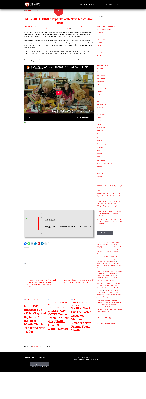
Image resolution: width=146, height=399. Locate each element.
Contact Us (117, 4)
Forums (93, 4)
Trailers (43, 27)
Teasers (99, 150)
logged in (35, 346)
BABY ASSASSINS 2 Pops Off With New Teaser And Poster (59, 21)
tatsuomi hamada (61, 29)
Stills (77, 305)
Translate (44, 366)
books (98, 36)
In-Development (101, 88)
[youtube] (106, 317)
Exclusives (100, 62)
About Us (101, 4)
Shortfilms (100, 131)
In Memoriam (101, 81)
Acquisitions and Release (104, 29)
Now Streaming (101, 104)
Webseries (100, 176)
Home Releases (28, 303)
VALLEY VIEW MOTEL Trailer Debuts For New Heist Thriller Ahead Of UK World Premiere (58, 320)
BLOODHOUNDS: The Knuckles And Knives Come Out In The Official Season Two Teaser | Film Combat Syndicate (109, 273)
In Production (101, 85)
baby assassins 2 (61, 27)
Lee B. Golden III (29, 27)
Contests (99, 49)
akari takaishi (51, 27)
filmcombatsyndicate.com (73, 27)
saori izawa (53, 29)
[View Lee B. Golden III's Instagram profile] (41, 225)
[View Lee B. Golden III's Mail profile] (41, 233)
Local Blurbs (100, 95)
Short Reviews (101, 127)
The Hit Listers (101, 160)
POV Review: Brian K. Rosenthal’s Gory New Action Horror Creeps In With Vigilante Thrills (109, 309)
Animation (100, 32)
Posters (39, 27)
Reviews (99, 124)
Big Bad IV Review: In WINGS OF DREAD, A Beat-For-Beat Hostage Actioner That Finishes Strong (109, 213)
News (98, 101)
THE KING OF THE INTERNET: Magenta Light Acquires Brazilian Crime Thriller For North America (109, 188)
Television (99, 153)
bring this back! (101, 39)
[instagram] (109, 317)
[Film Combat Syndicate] (32, 6)
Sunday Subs (100, 147)
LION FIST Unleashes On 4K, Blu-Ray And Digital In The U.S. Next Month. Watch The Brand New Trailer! (35, 318)
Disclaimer (108, 4)
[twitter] (98, 317)
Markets (99, 98)
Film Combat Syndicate (82, 4)
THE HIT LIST (100, 157)
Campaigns (100, 42)
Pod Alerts (100, 111)
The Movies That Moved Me (105, 163)
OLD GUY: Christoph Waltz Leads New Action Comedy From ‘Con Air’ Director (77, 281)
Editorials (99, 59)
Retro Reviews (101, 121)
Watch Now (100, 173)
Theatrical (99, 166)
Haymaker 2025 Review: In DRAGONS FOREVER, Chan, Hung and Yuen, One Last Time (109, 266)
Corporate (99, 52)
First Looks (100, 68)
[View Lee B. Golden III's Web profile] (41, 229)
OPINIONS (100, 108)
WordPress (81, 359)
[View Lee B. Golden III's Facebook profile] (41, 213)
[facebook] (102, 317)
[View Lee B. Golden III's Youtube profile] (41, 221)
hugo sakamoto (85, 27)
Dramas (99, 55)
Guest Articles (101, 72)
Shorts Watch (100, 134)
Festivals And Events (53, 307)
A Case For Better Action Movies (106, 26)
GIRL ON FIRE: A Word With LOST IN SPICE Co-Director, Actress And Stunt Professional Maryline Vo (109, 221)
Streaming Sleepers (102, 144)
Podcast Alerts (101, 114)
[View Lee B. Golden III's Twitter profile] (41, 217)
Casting (99, 45)
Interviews (100, 91)
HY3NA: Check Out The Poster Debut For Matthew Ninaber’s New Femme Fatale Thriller (81, 319)
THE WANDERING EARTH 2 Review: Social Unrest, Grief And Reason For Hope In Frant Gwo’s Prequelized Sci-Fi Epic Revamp (41, 283)
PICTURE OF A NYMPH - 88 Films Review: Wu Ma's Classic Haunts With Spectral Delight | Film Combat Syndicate (108, 244)
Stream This (100, 140)
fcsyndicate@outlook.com (50, 223)
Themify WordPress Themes (91, 359)
